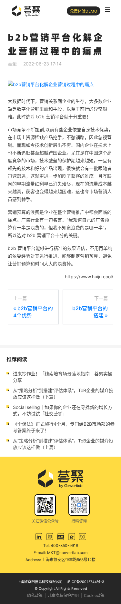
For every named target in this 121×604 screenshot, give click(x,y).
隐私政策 (35, 595)
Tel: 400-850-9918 (60, 545)
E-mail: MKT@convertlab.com (60, 552)
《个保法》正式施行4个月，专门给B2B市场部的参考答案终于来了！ (64, 427)
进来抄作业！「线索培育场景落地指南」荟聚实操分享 (62, 377)
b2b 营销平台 (50, 116)
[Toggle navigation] (107, 10)
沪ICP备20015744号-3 (85, 581)
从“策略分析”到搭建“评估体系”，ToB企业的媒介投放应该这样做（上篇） (63, 444)
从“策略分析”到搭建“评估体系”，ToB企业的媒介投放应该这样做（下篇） (63, 394)
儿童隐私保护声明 (63, 595)
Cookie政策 (94, 595)
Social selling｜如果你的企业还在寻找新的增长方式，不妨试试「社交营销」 (62, 410)
